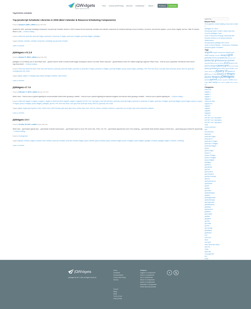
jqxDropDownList (210, 181)
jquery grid (68, 108)
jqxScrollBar (208, 214)
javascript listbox (209, 63)
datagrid (33, 76)
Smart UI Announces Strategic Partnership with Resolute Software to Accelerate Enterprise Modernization (219, 38)
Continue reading (29, 31)
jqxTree (52, 103)
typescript (191, 69)
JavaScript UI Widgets (73, 36)
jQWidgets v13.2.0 (22, 52)
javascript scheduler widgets (75, 141)
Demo (115, 270)
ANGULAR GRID (31, 69)
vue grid (128, 108)
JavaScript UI (48, 36)
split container (221, 82)
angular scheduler (36, 141)
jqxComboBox (209, 174)
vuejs (134, 108)
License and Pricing (116, 6)
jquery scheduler (100, 141)
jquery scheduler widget (113, 141)
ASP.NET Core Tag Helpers (91, 101)
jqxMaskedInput (210, 193)
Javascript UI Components (148, 284)
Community (139, 6)
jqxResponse (209, 209)
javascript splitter (218, 63)
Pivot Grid (151, 69)
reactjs (214, 82)
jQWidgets (97, 36)
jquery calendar (89, 141)
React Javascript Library (173, 69)
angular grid (26, 108)
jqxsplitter (225, 80)
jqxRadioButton (210, 204)
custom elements (210, 127)
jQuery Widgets (37, 103)
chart (39, 108)
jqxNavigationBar (210, 197)
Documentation (118, 275)
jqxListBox (208, 190)
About (150, 6)
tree (231, 82)
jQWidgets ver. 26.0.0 (211, 29)
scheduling (48, 41)
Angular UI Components (147, 273)
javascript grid (212, 60)
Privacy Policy (117, 298)
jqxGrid (213, 79)
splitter (228, 82)
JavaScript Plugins (38, 36)
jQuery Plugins (131, 69)
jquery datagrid (211, 66)
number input (81, 108)
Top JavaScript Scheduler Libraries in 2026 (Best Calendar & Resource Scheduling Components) (64, 19)
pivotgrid (47, 76)
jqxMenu (207, 195)
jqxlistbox (219, 80)
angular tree (208, 104)
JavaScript (29, 36)
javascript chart (232, 58)
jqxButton (208, 165)
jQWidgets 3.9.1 (21, 119)
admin (33, 25)
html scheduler (47, 141)
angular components (219, 52)
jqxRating (208, 207)
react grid (162, 69)
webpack (151, 108)
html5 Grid (215, 58)
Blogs (115, 291)
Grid (42, 69)
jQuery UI (194, 101)
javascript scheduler (59, 141)
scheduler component (38, 41)
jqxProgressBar (209, 202)
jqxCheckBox (209, 172)
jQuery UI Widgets (25, 103)
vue (124, 108)
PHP (145, 69)
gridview (208, 58)
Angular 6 (49, 101)
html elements (48, 69)
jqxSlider (207, 216)
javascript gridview (226, 60)
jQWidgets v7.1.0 (22, 87)
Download (172, 6)
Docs (104, 6)
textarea (111, 108)
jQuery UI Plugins (212, 74)
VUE (24, 71)
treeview (235, 82)
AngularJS (208, 113)
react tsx (92, 108)
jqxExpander (208, 183)
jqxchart (207, 80)
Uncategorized (17, 71)
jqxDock (207, 179)
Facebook (169, 272)
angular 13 (26, 76)
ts (115, 108)
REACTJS (184, 69)
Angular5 (66, 101)
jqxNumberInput (210, 200)
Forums (115, 289)
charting (211, 55)
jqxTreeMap (208, 228)
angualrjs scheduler (23, 141)
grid (37, 76)
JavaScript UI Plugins (59, 36)
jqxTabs (207, 221)
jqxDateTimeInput (210, 176)
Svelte (206, 249)
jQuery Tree (212, 71)
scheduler (27, 41)
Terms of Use (117, 296)
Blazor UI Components (147, 280)
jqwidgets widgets (163, 141)
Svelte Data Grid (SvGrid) (148, 287)
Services (129, 6)
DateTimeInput (56, 108)
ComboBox (217, 55)
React (156, 69)
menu (74, 108)
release (98, 108)
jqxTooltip (208, 223)
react (87, 108)
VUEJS (28, 71)
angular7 (72, 101)
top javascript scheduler (60, 41)
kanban (42, 76)
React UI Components (147, 275)
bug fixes (34, 108)
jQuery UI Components (147, 282)
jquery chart (233, 63)
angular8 (79, 101)
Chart (38, 69)
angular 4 (35, 101)
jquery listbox (221, 68)
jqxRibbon (208, 212)
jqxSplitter (208, 219)
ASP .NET (208, 115)
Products (162, 6)
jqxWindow (208, 233)
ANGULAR (21, 36)
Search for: (208, 19)
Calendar (20, 41)
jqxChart (207, 169)
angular (19, 76)
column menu (46, 108)
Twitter (176, 272)
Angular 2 (29, 101)
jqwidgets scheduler (151, 141)
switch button (62, 76)
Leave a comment (18, 46)
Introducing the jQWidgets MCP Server (217, 43)
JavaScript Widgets (87, 36)
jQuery (124, 69)
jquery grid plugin (233, 66)
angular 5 (42, 101)
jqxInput (207, 188)
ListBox (231, 80)
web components (141, 108)
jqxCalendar (208, 167)
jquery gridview (211, 68)
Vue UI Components (146, 277)
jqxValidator (208, 230)
